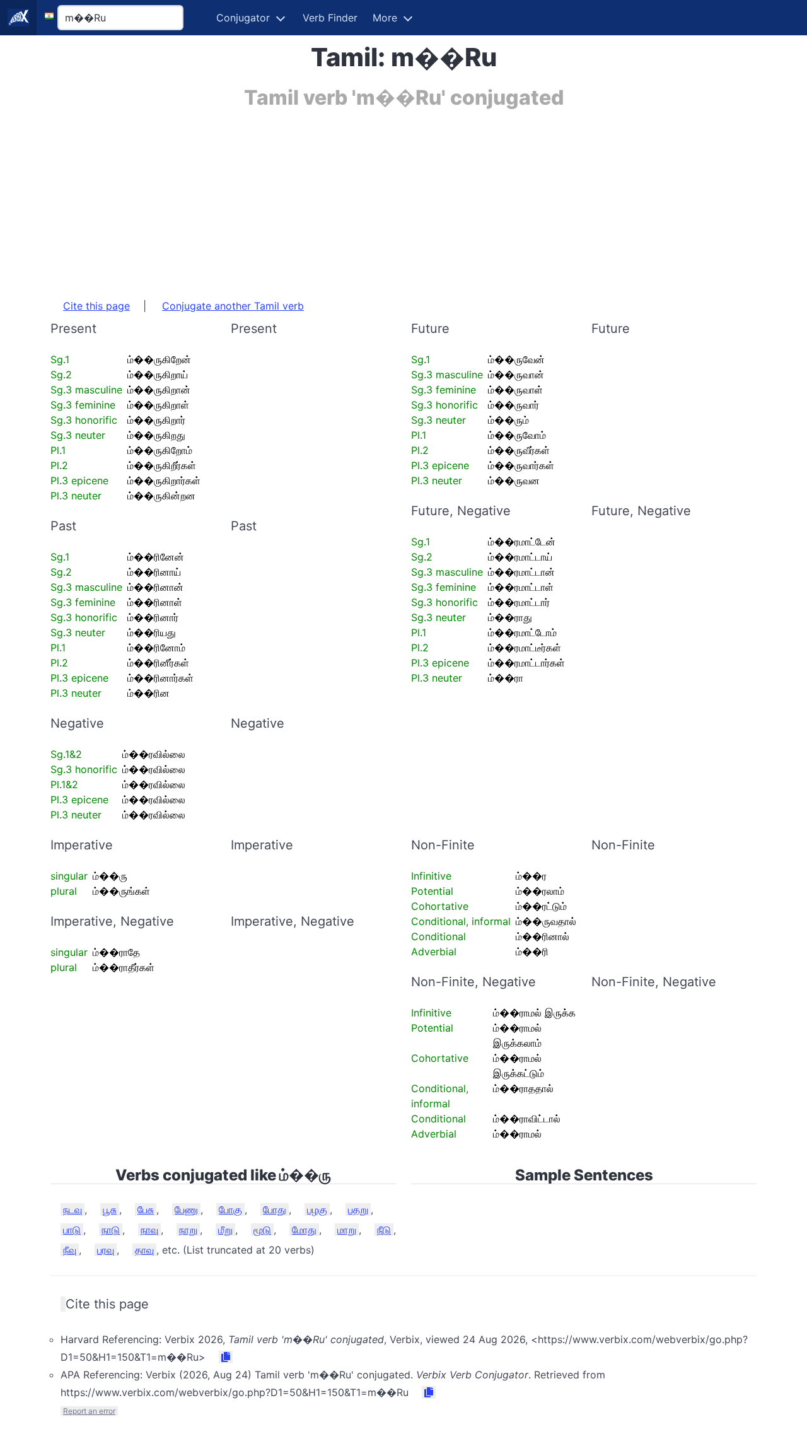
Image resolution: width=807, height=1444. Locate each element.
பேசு (145, 1209)
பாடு (72, 1229)
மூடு (262, 1229)
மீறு (225, 1229)
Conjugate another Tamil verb (233, 306)
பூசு (110, 1209)
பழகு (317, 1209)
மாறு (346, 1229)
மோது (304, 1229)
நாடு (111, 1229)
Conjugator (243, 17)
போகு (230, 1209)
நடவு (72, 1209)
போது (274, 1209)
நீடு (384, 1229)
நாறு (188, 1229)
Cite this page (96, 306)
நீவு (69, 1249)
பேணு (186, 1209)
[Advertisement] (403, 197)
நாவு (149, 1229)
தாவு (144, 1249)
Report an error (89, 1411)
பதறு (358, 1209)
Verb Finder (330, 17)
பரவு (105, 1249)
